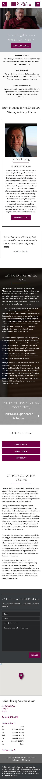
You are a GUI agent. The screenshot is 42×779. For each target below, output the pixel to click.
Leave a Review (7, 723)
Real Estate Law (21, 451)
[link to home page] (21, 4)
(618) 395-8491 (11, 717)
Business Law (21, 458)
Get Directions (7, 750)
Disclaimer (26, 760)
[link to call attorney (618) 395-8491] (4, 4)
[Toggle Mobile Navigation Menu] (37, 4)
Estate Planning (21, 444)
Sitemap (16, 760)
